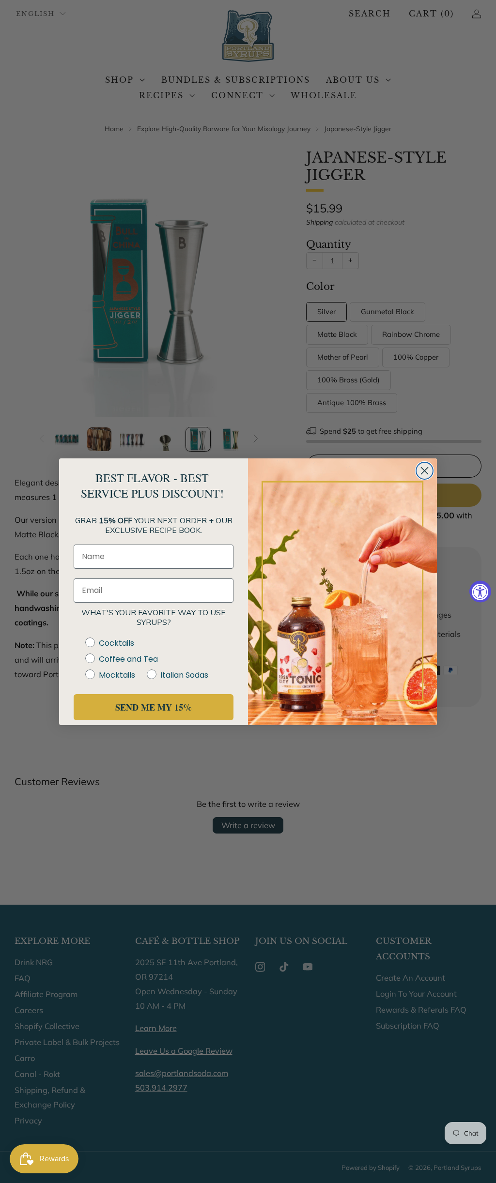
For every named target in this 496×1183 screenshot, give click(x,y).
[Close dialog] (424, 470)
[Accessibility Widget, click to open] (480, 592)
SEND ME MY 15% (153, 707)
